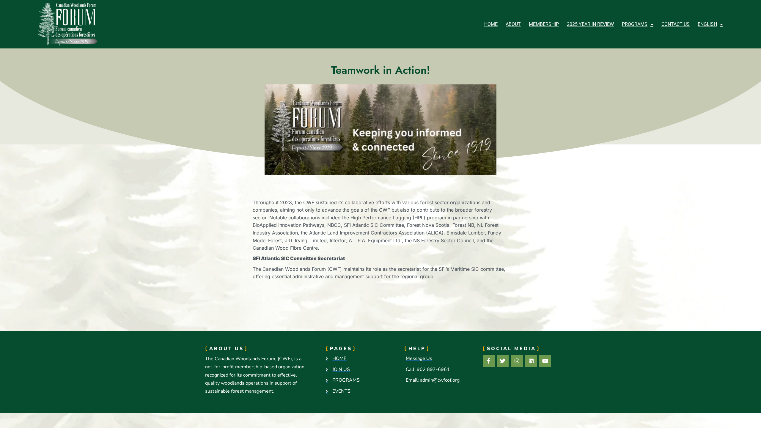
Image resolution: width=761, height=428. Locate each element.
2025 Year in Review (590, 24)
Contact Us (675, 24)
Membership (544, 24)
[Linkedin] (531, 361)
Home (491, 24)
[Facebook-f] (489, 361)
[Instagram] (517, 361)
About (513, 24)
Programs (634, 24)
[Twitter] (503, 361)
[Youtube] (545, 361)
